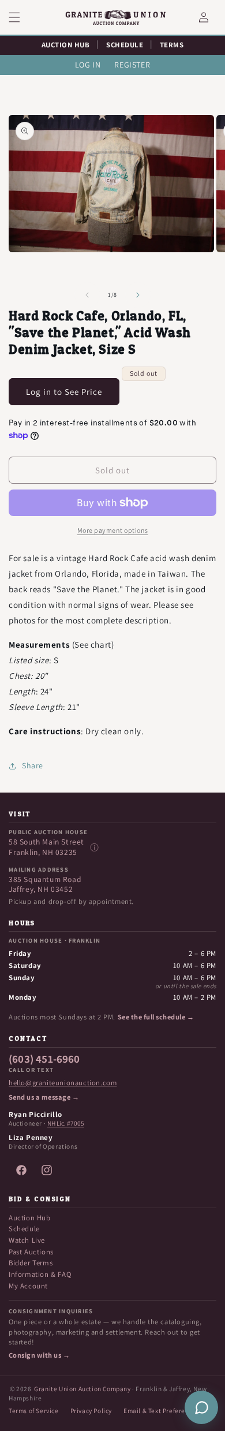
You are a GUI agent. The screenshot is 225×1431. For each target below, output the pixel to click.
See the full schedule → (156, 1017)
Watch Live (27, 1240)
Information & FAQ (40, 1274)
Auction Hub (30, 1218)
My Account (28, 1286)
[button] (21, 17)
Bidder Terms (30, 1263)
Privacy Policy (91, 1410)
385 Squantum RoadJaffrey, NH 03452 (45, 885)
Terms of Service (34, 1410)
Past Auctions (31, 1252)
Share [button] (32, 765)
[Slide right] (138, 295)
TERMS (172, 45)
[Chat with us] (201, 1407)
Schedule (24, 1229)
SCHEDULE (124, 45)
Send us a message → (44, 1097)
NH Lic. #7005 (65, 1123)
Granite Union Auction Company (82, 1388)
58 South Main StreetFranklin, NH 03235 (46, 847)
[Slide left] (87, 295)
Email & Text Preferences (161, 1410)
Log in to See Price (64, 391)
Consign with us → (39, 1355)
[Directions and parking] (94, 847)
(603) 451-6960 (44, 1059)
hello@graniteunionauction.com (63, 1083)
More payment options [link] (112, 530)
